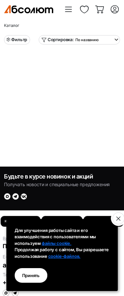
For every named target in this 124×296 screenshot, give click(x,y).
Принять (31, 275)
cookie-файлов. (64, 256)
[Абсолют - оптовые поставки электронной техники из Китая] (28, 9)
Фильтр (19, 39)
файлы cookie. (56, 243)
